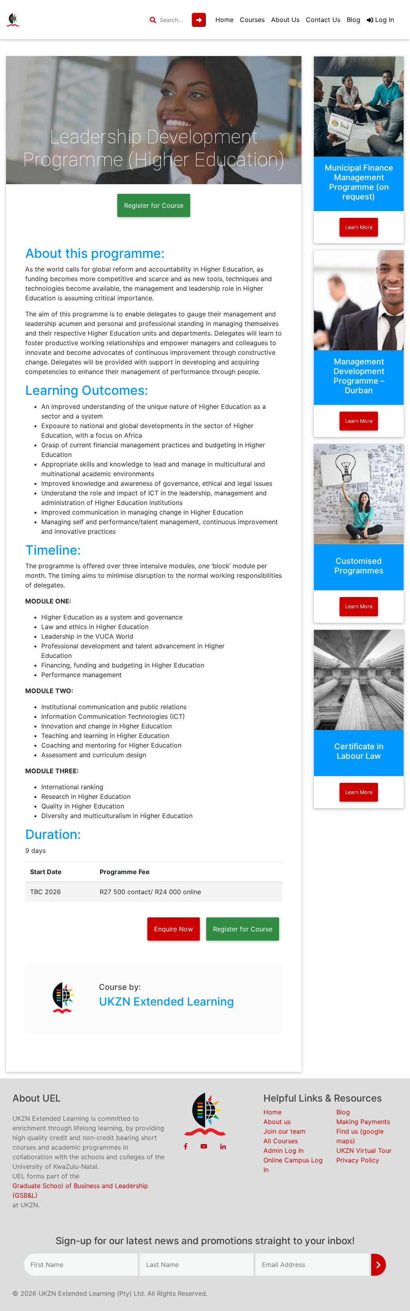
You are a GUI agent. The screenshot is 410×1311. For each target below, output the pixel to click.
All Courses (280, 1141)
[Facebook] (185, 1146)
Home (224, 20)
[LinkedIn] (223, 1146)
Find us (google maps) (360, 1136)
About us (277, 1122)
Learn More (358, 227)
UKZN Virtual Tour (364, 1150)
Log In (383, 20)
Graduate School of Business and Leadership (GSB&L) (80, 1190)
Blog (353, 20)
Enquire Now (173, 929)
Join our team (284, 1131)
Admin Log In (283, 1150)
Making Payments (363, 1122)
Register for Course (153, 205)
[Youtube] (204, 1146)
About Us (285, 20)
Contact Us (323, 20)
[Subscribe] (378, 1265)
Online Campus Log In (293, 1165)
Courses (252, 20)
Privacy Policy (357, 1160)
